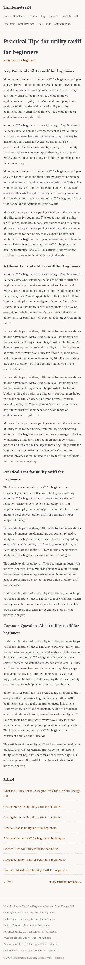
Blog (42, 16)
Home (6, 16)
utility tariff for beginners (19, 60)
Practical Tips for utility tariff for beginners (30, 848)
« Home (8, 881)
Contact (52, 16)
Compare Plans (62, 23)
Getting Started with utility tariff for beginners (32, 806)
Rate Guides (20, 16)
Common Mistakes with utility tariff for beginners (35, 870)
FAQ (76, 16)
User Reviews (26, 23)
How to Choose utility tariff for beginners (30, 828)
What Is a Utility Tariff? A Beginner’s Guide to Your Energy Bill (38, 906)
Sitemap (59, 957)
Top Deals (9, 23)
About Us (65, 16)
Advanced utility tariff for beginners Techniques (34, 838)
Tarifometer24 (17, 7)
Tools (33, 16)
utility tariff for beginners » (65, 881)
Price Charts (44, 23)
